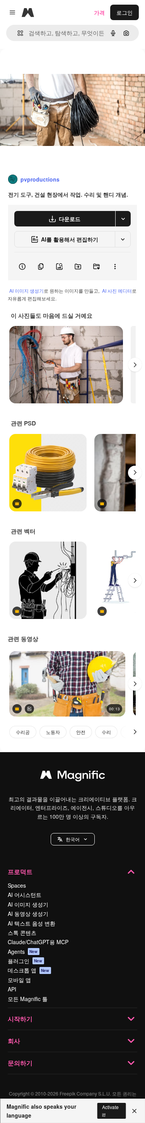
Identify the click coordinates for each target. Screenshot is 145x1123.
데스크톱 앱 (28, 970)
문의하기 (20, 1062)
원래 (44, 66)
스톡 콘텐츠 (22, 932)
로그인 (124, 12)
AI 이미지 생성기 (26, 290)
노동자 (53, 732)
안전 (80, 732)
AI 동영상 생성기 (28, 913)
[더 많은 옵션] (115, 266)
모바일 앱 (19, 980)
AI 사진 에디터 (117, 290)
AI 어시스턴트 (24, 894)
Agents (23, 951)
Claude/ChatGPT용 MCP (38, 942)
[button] (73, 839)
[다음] (135, 364)
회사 (14, 1040)
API (12, 989)
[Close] (134, 1111)
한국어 (73, 839)
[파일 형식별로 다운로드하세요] (123, 218)
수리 (106, 732)
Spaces (17, 885)
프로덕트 (20, 871)
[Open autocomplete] (17, 33)
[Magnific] (72, 776)
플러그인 (25, 961)
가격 (99, 12)
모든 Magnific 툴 (28, 999)
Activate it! (110, 1111)
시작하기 (20, 1018)
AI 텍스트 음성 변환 (31, 923)
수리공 (23, 732)
